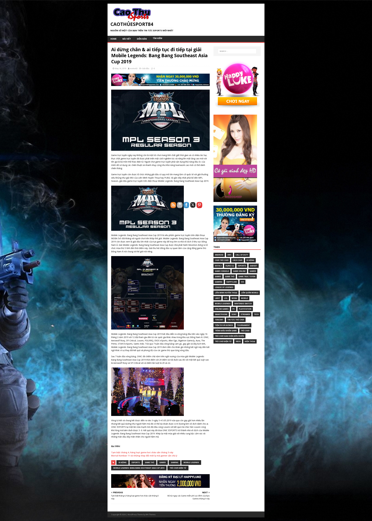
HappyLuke (231, 282)
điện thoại (250, 341)
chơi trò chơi (222, 260)
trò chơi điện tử (223, 341)
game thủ (149, 462)
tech (256, 314)
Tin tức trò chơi (235, 319)
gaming (218, 282)
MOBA (234, 298)
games (218, 276)
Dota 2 (218, 266)
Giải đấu (145, 68)
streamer (245, 314)
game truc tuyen (246, 276)
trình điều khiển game (226, 330)
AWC (229, 255)
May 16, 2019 (120, 68)
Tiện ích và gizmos (224, 325)
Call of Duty (242, 255)
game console (222, 271)
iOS (242, 282)
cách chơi (237, 260)
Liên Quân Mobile (249, 292)
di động (122, 462)
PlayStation (245, 309)
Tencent (219, 319)
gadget (253, 266)
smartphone (221, 314)
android (219, 255)
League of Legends (224, 287)
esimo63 (133, 68)
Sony (234, 314)
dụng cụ (230, 266)
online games (221, 309)
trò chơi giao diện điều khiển (229, 336)
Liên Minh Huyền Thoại (226, 292)
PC (234, 309)
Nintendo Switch (243, 303)
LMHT (217, 298)
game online (239, 271)
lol (226, 298)
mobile (244, 298)
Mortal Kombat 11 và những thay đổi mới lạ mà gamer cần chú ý (144, 455)
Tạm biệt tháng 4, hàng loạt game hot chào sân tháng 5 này (142, 452)
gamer (162, 462)
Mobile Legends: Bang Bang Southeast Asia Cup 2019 (138, 468)
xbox (238, 341)
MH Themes (150, 514)
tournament (243, 325)
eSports (136, 462)
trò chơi (245, 330)
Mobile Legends (222, 303)
